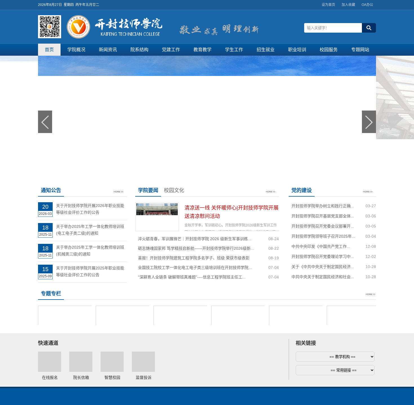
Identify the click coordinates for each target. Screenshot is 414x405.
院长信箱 (81, 377)
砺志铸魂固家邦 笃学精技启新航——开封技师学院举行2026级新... (196, 248)
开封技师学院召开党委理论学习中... (322, 256)
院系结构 (139, 49)
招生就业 (266, 49)
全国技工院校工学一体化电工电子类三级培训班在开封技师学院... (195, 267)
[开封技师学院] (114, 37)
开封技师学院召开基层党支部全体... (322, 216)
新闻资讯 (108, 49)
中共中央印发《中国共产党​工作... (320, 246)
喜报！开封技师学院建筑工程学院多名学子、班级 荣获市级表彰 (194, 258)
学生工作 (234, 49)
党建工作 (171, 49)
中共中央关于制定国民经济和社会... (322, 276)
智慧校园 (112, 377)
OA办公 (367, 5)
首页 (49, 49)
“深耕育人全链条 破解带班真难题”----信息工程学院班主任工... (192, 277)
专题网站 (360, 49)
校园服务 (329, 49)
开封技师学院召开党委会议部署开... (322, 226)
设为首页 (328, 5)
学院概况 (76, 49)
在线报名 (50, 377)
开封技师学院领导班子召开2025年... (323, 236)
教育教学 (202, 49)
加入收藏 (348, 5)
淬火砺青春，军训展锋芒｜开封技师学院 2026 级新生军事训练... (194, 239)
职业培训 (297, 49)
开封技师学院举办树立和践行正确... (322, 206)
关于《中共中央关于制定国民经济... (322, 266)
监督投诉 (144, 377)
